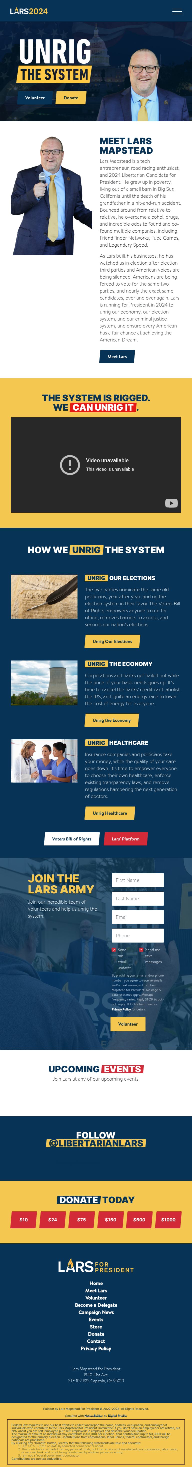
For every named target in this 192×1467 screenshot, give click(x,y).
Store (96, 1326)
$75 (81, 1219)
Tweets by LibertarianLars (78, 1162)
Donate (96, 1333)
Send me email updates (125, 959)
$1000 (168, 1219)
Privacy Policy (121, 1009)
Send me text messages (153, 956)
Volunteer (96, 1297)
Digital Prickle (117, 1416)
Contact (96, 1341)
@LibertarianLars (96, 1143)
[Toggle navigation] (178, 10)
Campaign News (96, 1312)
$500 (140, 1219)
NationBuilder (93, 1416)
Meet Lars (96, 1290)
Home (96, 1283)
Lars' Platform (126, 839)
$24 (52, 1219)
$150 (110, 1219)
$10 (24, 1219)
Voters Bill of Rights (72, 839)
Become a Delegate (96, 1305)
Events (96, 1319)
